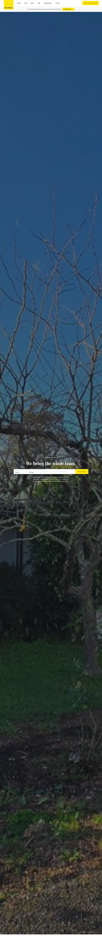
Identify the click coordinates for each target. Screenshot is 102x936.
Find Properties (81, 471)
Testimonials (48, 3)
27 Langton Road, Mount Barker (87, 932)
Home (19, 3)
